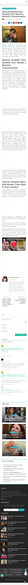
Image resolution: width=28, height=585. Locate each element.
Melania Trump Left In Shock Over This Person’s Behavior (14, 419)
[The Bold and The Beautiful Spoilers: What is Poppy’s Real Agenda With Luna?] (4, 544)
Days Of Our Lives (14, 447)
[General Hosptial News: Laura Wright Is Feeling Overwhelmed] (4, 562)
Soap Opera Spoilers (16, 569)
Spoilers (14, 8)
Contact (18, 574)
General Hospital (6, 8)
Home (5, 569)
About (6, 572)
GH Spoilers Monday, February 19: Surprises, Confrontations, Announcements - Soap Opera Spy (13, 376)
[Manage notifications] (25, 582)
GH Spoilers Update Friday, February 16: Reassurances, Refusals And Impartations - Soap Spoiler (13, 349)
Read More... (4, 499)
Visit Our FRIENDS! (8, 461)
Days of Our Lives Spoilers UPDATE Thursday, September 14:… (14, 452)
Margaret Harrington (6, 390)
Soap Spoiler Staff (16, 572)
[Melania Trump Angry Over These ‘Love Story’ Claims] (4, 529)
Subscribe (21, 509)
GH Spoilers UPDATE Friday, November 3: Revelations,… (14, 436)
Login (2, 314)
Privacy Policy (9, 574)
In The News (14, 415)
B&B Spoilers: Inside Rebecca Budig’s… (16, 516)
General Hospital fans (8, 46)
